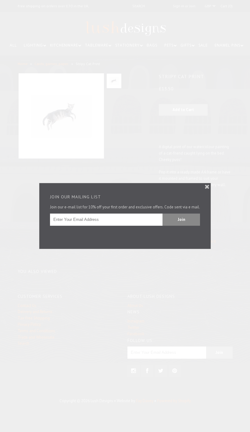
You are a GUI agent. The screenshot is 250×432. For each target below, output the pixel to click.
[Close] (207, 187)
